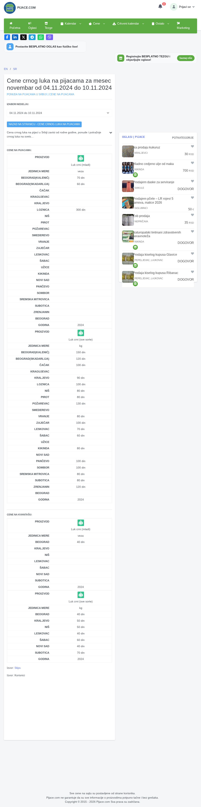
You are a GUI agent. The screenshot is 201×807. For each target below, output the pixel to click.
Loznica (43, 209)
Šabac (44, 260)
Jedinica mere (38, 171)
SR (15, 68)
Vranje (43, 241)
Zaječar (42, 248)
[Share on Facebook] (7, 37)
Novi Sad (42, 280)
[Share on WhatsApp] (40, 37)
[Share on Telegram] (32, 37)
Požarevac (40, 228)
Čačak (44, 190)
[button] (71, 23)
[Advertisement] (59, 708)
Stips (18, 667)
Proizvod (42, 157)
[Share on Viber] (49, 37)
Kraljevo (41, 203)
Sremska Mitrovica (34, 299)
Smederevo (40, 235)
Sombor (43, 293)
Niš (47, 216)
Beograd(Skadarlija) (32, 184)
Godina (43, 325)
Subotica (42, 305)
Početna (15, 27)
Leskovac (41, 254)
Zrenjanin (41, 312)
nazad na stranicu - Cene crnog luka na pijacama (44, 124)
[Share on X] (23, 37)
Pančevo (42, 286)
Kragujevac (39, 196)
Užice (45, 267)
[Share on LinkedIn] (15, 37)
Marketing (183, 27)
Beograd (42, 318)
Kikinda (43, 273)
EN (6, 68)
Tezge (48, 27)
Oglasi (32, 27)
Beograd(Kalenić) (35, 177)
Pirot (45, 222)
